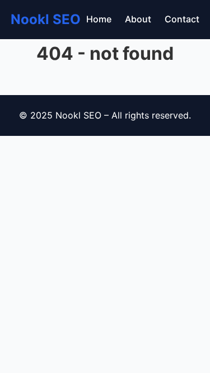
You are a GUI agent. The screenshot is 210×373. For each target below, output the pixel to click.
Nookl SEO (46, 19)
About (138, 19)
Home (98, 19)
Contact (182, 19)
